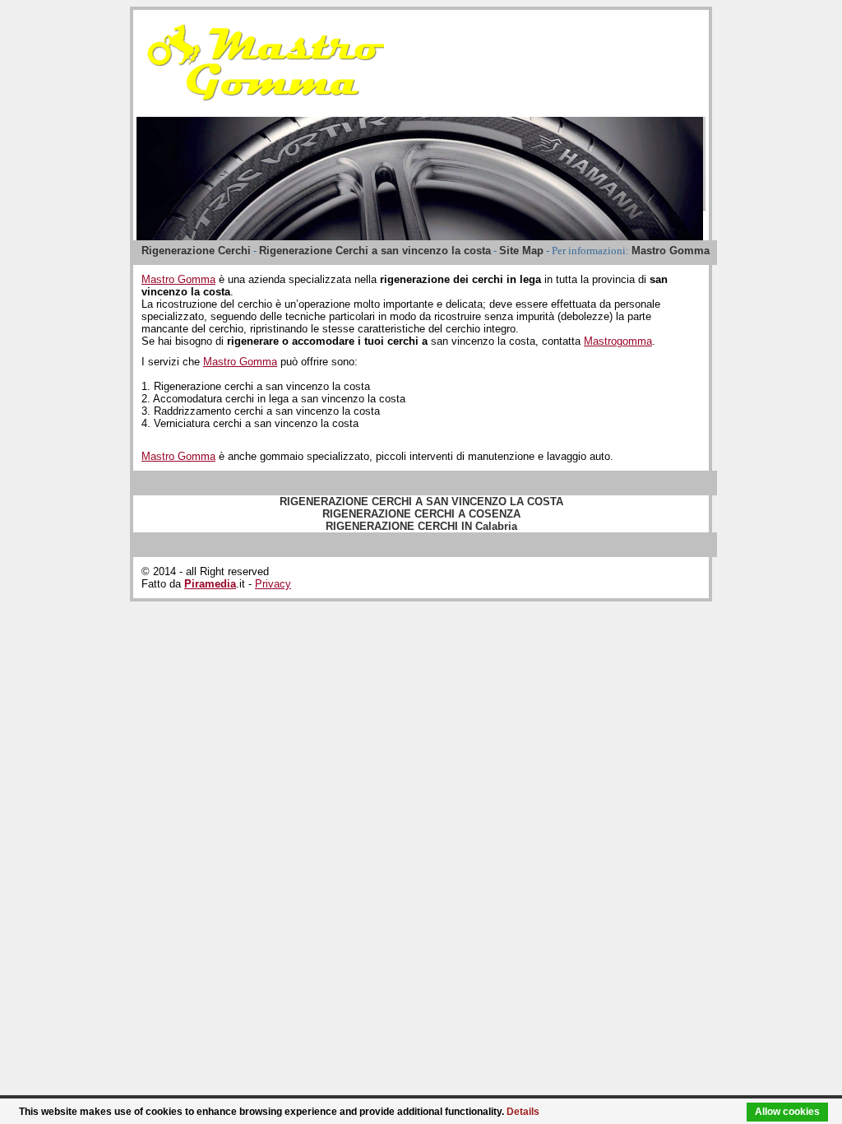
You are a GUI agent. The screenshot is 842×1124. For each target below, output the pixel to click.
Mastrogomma (618, 341)
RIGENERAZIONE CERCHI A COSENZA (421, 514)
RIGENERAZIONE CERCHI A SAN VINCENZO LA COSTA (421, 501)
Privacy (273, 584)
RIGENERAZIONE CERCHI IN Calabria (421, 526)
